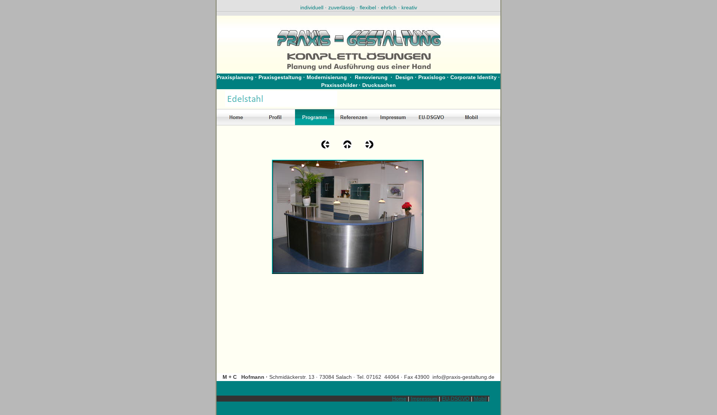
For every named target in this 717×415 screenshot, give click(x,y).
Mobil (480, 399)
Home (399, 399)
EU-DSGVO (455, 399)
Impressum (424, 399)
